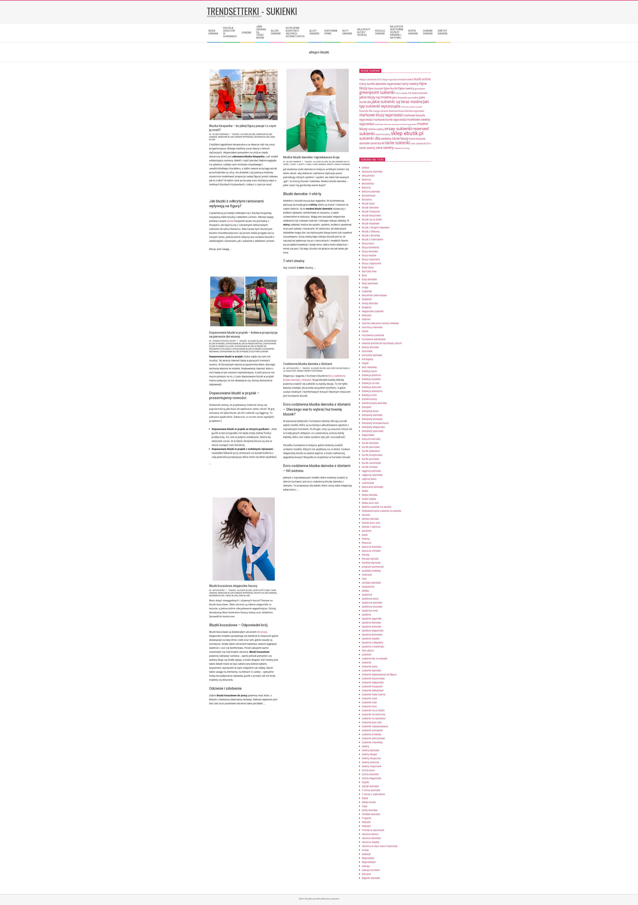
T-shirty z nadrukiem (373, 794)
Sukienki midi (369, 702)
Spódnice (367, 594)
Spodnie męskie (370, 638)
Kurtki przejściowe (372, 454)
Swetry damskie (370, 750)
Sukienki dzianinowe (373, 678)
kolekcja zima (369, 395)
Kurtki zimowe (370, 466)
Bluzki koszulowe (371, 215)
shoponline (368, 586)
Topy (364, 806)
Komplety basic (370, 411)
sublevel (366, 654)
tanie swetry (367, 148)
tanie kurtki (378, 143)
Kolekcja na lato (370, 383)
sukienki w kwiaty (371, 734)
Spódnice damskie (372, 602)
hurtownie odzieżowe (374, 339)
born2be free (369, 271)
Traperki (366, 818)
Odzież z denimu (371, 526)
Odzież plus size (371, 522)
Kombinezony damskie (374, 403)
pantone (366, 530)
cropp (365, 287)
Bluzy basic (368, 243)
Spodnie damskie (371, 622)
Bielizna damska (371, 191)
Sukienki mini (369, 706)
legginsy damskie (371, 470)
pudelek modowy (371, 570)
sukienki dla (369, 138)
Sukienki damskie (371, 670)
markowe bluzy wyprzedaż (381, 114)
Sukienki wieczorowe (373, 738)
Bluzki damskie (293, 161)
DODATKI (367, 299)
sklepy (232, 341)
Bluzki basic (368, 203)
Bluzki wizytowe (370, 223)
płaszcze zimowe (371, 550)
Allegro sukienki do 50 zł (370, 79)
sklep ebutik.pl (407, 133)
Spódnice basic (370, 598)
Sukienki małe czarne (373, 694)
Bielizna (366, 187)
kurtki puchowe (370, 458)
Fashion (366, 319)
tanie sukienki (397, 142)
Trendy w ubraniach (373, 830)
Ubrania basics (370, 834)
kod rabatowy (369, 367)
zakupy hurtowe (371, 870)
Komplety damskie (372, 415)
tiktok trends (369, 802)
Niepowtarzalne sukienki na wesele (381, 510)
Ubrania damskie (371, 838)
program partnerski (373, 566)
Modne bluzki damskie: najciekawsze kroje (311, 157)
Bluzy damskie (370, 251)
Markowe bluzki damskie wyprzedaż (235, 137)
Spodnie (366, 614)
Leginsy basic (369, 478)
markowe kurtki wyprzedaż (389, 119)
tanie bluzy (400, 138)
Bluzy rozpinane (371, 259)
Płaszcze (366, 542)
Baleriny (366, 179)
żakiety (330, 164)
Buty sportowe (370, 283)
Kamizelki (367, 351)
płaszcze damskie (371, 546)
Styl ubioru (368, 650)
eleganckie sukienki (372, 311)
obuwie (366, 514)
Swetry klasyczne (371, 758)
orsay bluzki (231, 595)
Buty (364, 275)
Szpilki (365, 782)
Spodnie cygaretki (372, 618)
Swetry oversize (370, 762)
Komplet (366, 407)
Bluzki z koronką (371, 235)
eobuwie (366, 315)
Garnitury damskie (372, 327)
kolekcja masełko (371, 379)
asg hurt (331, 368)
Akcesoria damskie (372, 171)
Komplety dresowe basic (375, 423)
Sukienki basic (370, 666)
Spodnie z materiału (373, 646)
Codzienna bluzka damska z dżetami (307, 364)
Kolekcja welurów (371, 387)
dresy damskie (370, 303)
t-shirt (292, 164)
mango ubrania (380, 110)
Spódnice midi (370, 610)
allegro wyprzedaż (390, 79)
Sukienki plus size (372, 722)
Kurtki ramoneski (371, 462)
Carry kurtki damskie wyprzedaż (380, 84)
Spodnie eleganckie (372, 630)
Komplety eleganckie (373, 427)
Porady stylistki (220, 341)
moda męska (369, 498)
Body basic (368, 267)
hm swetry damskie (417, 92)
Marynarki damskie (372, 486)
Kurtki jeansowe (371, 447)
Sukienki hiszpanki (372, 686)
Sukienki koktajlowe (372, 690)
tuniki (308, 164)
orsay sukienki (398, 128)
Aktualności (292, 368)
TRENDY (366, 822)
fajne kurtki (391, 88)
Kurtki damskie (370, 443)
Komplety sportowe (372, 431)
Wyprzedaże (368, 862)
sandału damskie (371, 582)
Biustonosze (368, 195)
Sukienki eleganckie (373, 682)
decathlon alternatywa (374, 295)
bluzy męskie (369, 255)
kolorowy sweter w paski (411, 107)
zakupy (366, 866)
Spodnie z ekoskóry (372, 642)
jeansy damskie (370, 347)
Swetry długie (369, 754)
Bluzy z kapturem (371, 263)
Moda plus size (370, 502)
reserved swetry (382, 134)
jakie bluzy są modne (375, 97)
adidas (365, 167)
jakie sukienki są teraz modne (397, 101)
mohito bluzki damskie (265, 593)
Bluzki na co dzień (372, 219)
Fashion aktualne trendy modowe (380, 323)
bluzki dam (342, 368)
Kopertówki (368, 435)
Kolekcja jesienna (371, 375)
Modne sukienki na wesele (376, 506)
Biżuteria (367, 199)
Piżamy (366, 538)
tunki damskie (319, 164)
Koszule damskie (371, 439)
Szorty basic (368, 770)
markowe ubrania (383, 124)
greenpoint (420, 88)
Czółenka (367, 291)
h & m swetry (401, 93)
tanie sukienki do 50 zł (421, 143)
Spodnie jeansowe (372, 634)
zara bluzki (244, 595)
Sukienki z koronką (372, 742)
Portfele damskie (371, 562)
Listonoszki (368, 482)
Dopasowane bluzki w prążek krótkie (244, 343)
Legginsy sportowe (372, 474)
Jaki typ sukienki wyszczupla (394, 104)
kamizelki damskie (372, 355)
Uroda (365, 850)
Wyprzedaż (368, 858)
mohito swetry (376, 129)
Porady (366, 554)
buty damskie (369, 279)
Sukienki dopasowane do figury (379, 674)
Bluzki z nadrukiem (372, 239)
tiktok (365, 798)
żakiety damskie (342, 164)
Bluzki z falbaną (370, 231)
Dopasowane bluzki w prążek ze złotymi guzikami (244, 351)
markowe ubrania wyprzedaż (404, 124)
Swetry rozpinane (371, 766)
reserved (367, 574)
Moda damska (369, 494)
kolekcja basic (369, 371)
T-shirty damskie (371, 790)
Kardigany (367, 359)
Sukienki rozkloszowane (375, 726)
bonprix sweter (405, 79)
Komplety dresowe (372, 419)
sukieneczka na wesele (374, 658)
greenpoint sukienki (377, 92)
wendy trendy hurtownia (309, 371)
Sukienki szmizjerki (372, 730)
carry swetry (410, 84)
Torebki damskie (371, 814)
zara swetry (385, 147)
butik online (422, 79)
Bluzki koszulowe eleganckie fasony (233, 586)
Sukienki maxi (369, 698)
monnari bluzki (261, 137)
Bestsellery (368, 183)
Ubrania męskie (370, 842)
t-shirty (301, 164)
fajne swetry (406, 88)
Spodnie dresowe (371, 626)
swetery (386, 139)
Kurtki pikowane (371, 450)
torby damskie (370, 810)
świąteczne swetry (402, 148)
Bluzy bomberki (370, 247)
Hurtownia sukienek (373, 335)
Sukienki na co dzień (373, 710)
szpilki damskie (370, 786)
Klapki (365, 363)
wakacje (366, 854)
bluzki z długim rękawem (376, 227)
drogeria (366, 307)
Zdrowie (366, 874)
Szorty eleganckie (371, 778)
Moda (365, 490)
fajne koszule (375, 88)
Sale (364, 578)
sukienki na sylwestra (374, 718)
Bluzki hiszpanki (220, 134)
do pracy (262, 631)
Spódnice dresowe (372, 606)
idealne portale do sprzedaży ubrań (382, 343)
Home (365, 331)
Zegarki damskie (371, 878)
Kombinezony (369, 399)
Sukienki (366, 662)
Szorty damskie (370, 774)
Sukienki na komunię (373, 714)
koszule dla (365, 110)
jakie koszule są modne (405, 97)
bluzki (230, 221)
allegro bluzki (248, 134)
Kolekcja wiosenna (372, 391)
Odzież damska (370, 518)
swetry (365, 746)
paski (365, 534)
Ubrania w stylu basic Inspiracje (379, 846)
